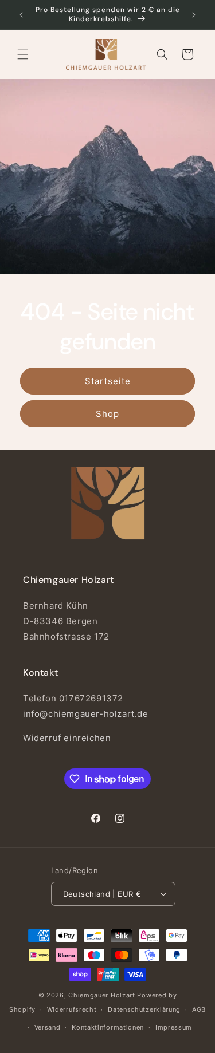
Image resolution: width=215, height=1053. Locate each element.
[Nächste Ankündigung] (193, 14)
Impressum (173, 1027)
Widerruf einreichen (67, 737)
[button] (23, 54)
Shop (107, 413)
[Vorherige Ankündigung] (21, 14)
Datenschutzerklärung (144, 1009)
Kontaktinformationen (108, 1027)
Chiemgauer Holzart (101, 995)
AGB (199, 1009)
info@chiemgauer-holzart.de (85, 713)
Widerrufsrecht (72, 1009)
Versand (47, 1027)
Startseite (108, 380)
